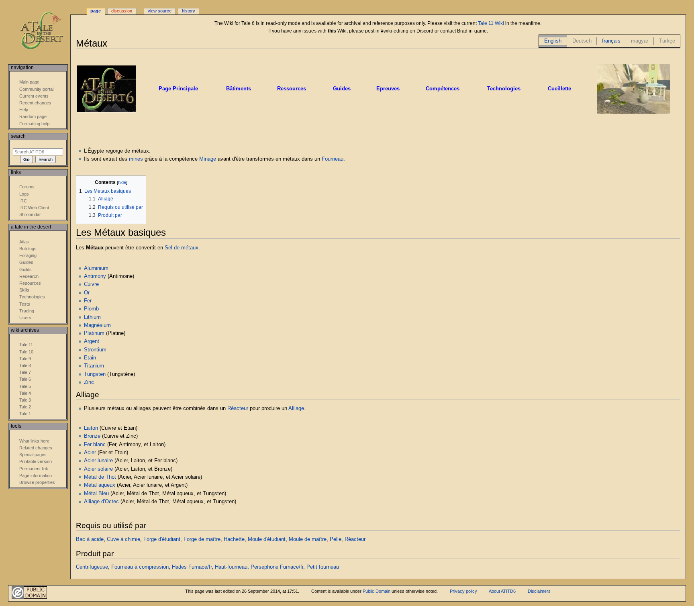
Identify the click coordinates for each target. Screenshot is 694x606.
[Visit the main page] (47, 31)
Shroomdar (30, 214)
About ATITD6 (502, 591)
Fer (88, 301)
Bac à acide (90, 539)
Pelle (335, 539)
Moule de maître (308, 539)
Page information (35, 475)
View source (159, 10)
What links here (34, 441)
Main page (29, 82)
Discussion (121, 10)
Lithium (92, 317)
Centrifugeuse (92, 567)
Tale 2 (25, 406)
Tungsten (95, 374)
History (188, 10)
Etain (90, 358)
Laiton (91, 428)
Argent (91, 341)
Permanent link (33, 468)
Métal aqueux (99, 485)
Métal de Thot (100, 477)
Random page (33, 116)
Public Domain (376, 591)
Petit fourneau (322, 567)
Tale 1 (25, 413)
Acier (90, 452)
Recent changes (35, 102)
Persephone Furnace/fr (277, 567)
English (552, 41)
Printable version (35, 461)
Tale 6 (25, 379)
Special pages (33, 454)
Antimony (95, 276)
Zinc (89, 382)
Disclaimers (539, 591)
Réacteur (237, 408)
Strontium (95, 350)
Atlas (24, 241)
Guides (26, 262)
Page (95, 10)
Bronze (92, 436)
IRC (23, 200)
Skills (24, 290)
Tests (24, 304)
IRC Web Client (34, 207)
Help (23, 109)
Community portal (36, 89)
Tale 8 (25, 365)
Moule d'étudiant (267, 539)
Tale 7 (25, 372)
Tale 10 (26, 351)
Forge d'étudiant (161, 539)
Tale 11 (26, 344)
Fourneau (332, 159)
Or (87, 293)
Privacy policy (463, 591)
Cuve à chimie (123, 539)
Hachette (234, 539)
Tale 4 (25, 393)
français (611, 41)
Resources (30, 283)
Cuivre (91, 284)
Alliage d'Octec (101, 501)
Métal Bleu (96, 493)
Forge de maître (202, 539)
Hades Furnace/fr (192, 567)
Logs (24, 194)
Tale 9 (25, 358)
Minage (207, 159)
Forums (27, 186)
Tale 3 (25, 400)
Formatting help (34, 123)
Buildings (28, 248)
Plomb (91, 309)
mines (136, 159)
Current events (34, 96)
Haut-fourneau (231, 567)
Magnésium (97, 325)
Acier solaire (98, 469)
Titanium (94, 366)
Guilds (25, 269)
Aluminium (96, 268)
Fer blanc (95, 444)
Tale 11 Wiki (491, 23)
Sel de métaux (181, 248)
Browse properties (37, 482)
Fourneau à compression (140, 567)
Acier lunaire (98, 460)
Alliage (296, 408)
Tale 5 (25, 386)
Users (25, 317)
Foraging (28, 255)
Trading (26, 310)
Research (29, 276)
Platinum (94, 333)
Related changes (35, 447)
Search (18, 136)
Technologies (32, 296)
